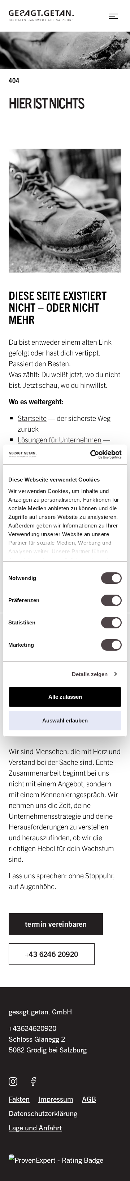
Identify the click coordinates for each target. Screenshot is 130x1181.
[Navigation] (113, 16)
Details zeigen (90, 674)
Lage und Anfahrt (35, 1127)
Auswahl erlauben (65, 720)
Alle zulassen (65, 697)
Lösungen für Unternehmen (59, 439)
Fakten (19, 1098)
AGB (89, 1098)
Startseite (32, 417)
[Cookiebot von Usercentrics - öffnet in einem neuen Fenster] (92, 454)
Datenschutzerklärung (43, 1112)
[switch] (111, 600)
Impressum (55, 1098)
